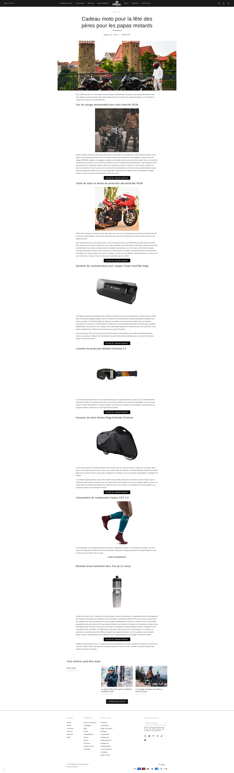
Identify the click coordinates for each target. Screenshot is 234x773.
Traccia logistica (106, 749)
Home (114, 11)
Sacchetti (70, 728)
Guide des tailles (106, 728)
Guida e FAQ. (105, 755)
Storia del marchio (90, 722)
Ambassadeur (88, 734)
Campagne (87, 725)
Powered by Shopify (72, 766)
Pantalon (70, 734)
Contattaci (104, 752)
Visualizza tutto (117, 701)
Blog (118, 11)
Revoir (86, 737)
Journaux (87, 743)
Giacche (69, 731)
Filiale (86, 731)
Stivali (69, 725)
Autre (68, 737)
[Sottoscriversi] (166, 723)
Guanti (69, 722)
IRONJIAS (74, 764)
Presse (86, 740)
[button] (219, 3)
